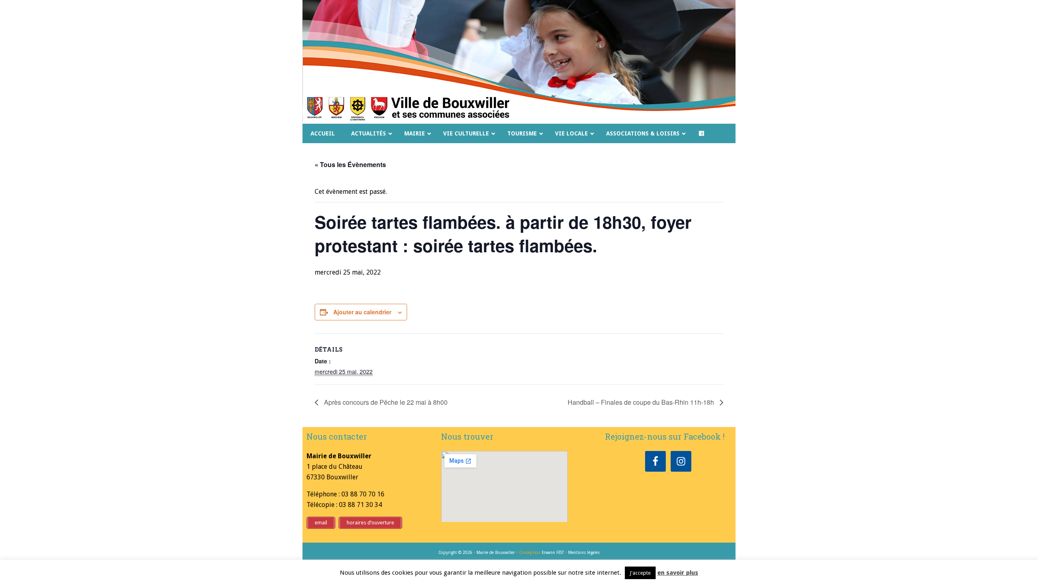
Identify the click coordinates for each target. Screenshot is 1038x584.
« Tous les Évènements (350, 164)
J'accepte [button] (640, 573)
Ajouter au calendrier (362, 312)
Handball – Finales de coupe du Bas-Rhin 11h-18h (642, 402)
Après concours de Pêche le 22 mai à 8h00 (385, 402)
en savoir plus (677, 572)
